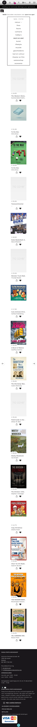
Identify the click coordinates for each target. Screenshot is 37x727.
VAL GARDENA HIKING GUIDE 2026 (23, 636)
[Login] (19, 2)
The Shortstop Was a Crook (21, 384)
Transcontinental (17, 204)
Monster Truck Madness (19, 276)
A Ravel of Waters (17, 348)
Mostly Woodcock (17, 456)
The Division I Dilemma (19, 492)
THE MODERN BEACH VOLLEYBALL (23, 600)
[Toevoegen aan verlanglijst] (20, 100)
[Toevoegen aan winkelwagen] (16, 100)
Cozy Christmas (16, 528)
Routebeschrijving (7, 666)
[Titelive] (18, 725)
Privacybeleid (7, 709)
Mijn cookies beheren (13, 703)
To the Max (15, 132)
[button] (24, 3)
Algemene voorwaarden (10, 706)
